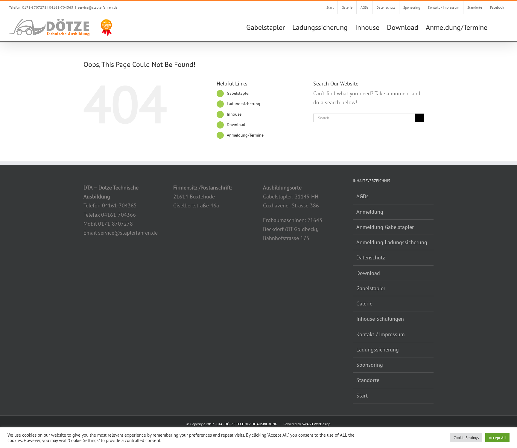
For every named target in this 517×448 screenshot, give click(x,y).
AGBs (362, 196)
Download (236, 124)
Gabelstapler (238, 93)
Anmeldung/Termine (245, 135)
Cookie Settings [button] (466, 437)
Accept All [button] (497, 437)
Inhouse (234, 114)
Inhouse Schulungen (380, 318)
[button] (498, 26)
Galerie (364, 303)
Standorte (367, 380)
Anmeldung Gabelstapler (385, 227)
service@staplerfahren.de (97, 7)
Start (362, 395)
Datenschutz (370, 257)
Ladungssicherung (243, 103)
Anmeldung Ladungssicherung (391, 242)
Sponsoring (369, 364)
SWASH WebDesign (316, 424)
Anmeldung (369, 211)
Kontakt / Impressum (380, 334)
